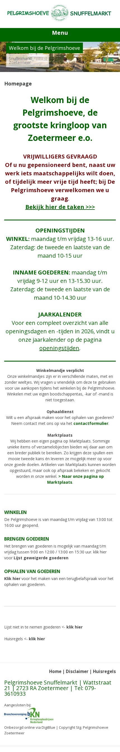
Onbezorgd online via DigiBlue (29, 727)
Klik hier (12, 578)
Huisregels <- (24, 638)
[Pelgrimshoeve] (60, 20)
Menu (60, 32)
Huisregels (104, 671)
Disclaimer (77, 671)
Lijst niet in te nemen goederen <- (43, 627)
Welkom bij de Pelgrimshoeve (44, 48)
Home (55, 671)
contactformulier (90, 423)
